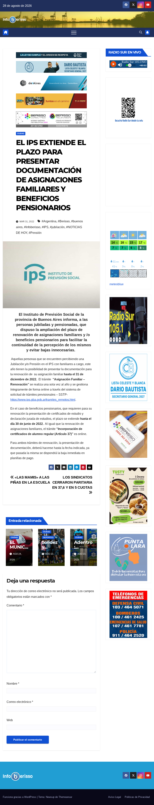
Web (10, 720)
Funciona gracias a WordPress (20, 797)
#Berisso (64, 221)
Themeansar (65, 797)
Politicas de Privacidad (137, 797)
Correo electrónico (20, 701)
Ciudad (20, 133)
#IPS (45, 227)
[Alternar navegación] (74, 32)
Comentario (15, 605)
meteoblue (116, 284)
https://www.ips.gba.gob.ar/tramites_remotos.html (42, 399)
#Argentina (49, 221)
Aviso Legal (114, 797)
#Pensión (35, 232)
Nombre (13, 683)
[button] (140, 32)
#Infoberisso (32, 227)
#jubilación (57, 227)
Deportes (48, 537)
